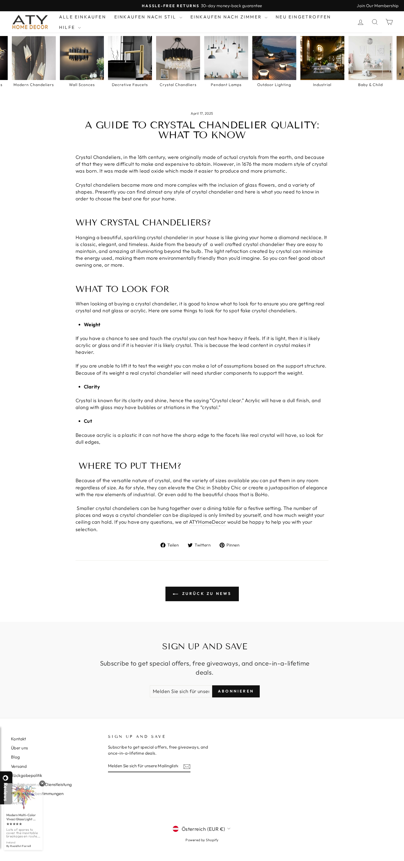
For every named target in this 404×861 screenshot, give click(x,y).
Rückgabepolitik (26, 775)
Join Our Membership (378, 5)
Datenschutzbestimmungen (37, 793)
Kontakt (18, 738)
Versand (19, 766)
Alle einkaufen (82, 17)
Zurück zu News (206, 593)
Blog (15, 757)
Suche (17, 802)
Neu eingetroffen (303, 17)
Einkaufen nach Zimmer (226, 17)
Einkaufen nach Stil (146, 17)
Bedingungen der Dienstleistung (41, 784)
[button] (403, 860)
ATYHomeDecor (207, 522)
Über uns (19, 747)
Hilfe (68, 27)
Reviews (5, 792)
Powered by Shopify (202, 840)
